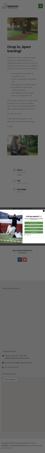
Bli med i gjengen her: (27, 234)
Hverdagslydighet (34, 232)
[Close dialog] (44, 211)
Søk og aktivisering (33, 229)
